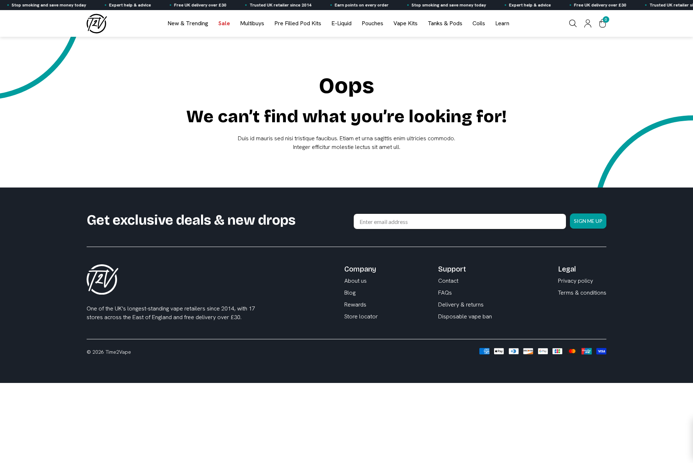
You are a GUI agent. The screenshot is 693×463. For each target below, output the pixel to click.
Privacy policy (575, 281)
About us (355, 281)
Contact (448, 281)
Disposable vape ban (465, 316)
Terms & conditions (582, 292)
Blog (350, 292)
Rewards (355, 304)
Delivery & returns (461, 304)
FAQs (445, 292)
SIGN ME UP (588, 221)
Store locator (361, 316)
